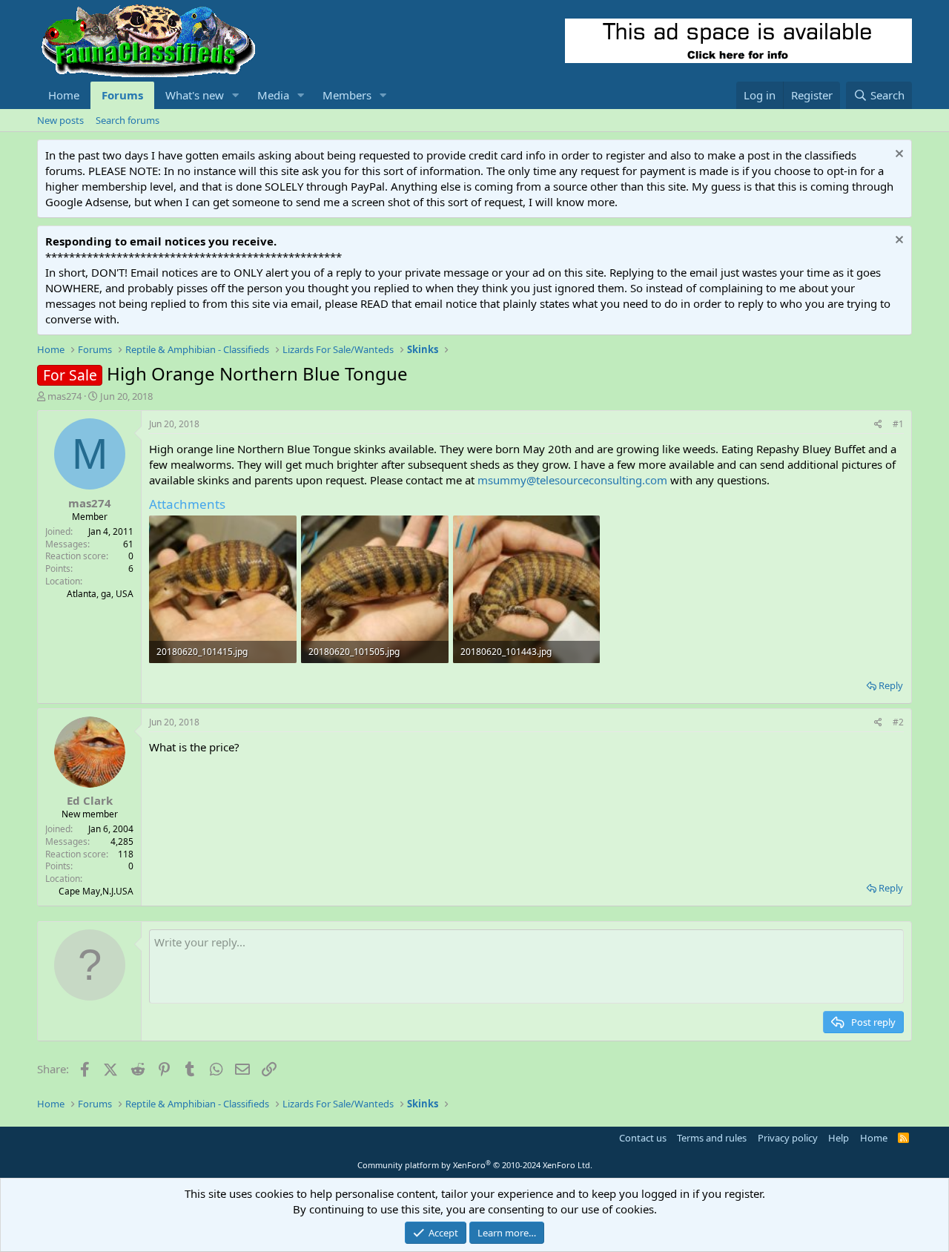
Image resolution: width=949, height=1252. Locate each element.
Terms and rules (712, 1137)
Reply (891, 685)
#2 (898, 722)
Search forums (127, 120)
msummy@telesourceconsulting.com (572, 479)
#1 (898, 424)
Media (273, 95)
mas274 (64, 396)
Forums (122, 95)
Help (838, 1137)
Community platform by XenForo (474, 1164)
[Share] (878, 424)
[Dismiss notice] (897, 155)
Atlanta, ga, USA (100, 593)
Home (63, 95)
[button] (235, 95)
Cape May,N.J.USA (96, 891)
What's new (194, 95)
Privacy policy (788, 1137)
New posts (60, 120)
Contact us (643, 1137)
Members (347, 95)
